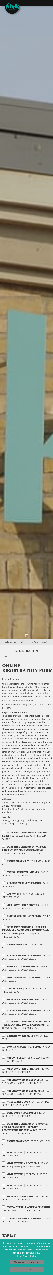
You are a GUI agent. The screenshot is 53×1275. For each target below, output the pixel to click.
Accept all (26, 1269)
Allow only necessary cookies (26, 1262)
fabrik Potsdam (10, 646)
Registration (24, 646)
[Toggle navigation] (46, 3)
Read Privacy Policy (26, 1255)
